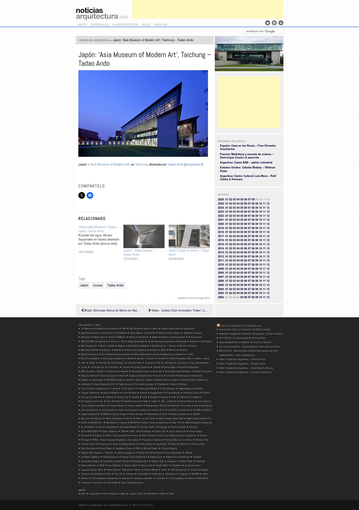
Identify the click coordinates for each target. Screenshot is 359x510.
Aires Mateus (136, 332)
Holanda (109, 396)
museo (97, 285)
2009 (221, 269)
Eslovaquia (183, 375)
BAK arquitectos (89, 345)
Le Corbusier (107, 409)
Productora (103, 443)
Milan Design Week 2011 (199, 418)
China (92, 362)
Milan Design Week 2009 (171, 418)
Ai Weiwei (122, 332)
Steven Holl (146, 465)
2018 (221, 232)
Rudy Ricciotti (146, 452)
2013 (221, 252)
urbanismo (170, 473)
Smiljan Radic (186, 461)
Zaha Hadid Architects (132, 482)
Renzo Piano (105, 448)
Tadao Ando (175, 164)
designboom (193, 164)
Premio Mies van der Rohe (178, 439)
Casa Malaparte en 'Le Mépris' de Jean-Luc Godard (245, 342)
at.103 (121, 341)
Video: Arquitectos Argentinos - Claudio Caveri (242, 363)
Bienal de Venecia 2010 (92, 354)
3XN (124, 328)
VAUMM (195, 473)
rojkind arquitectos (126, 452)
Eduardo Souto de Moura (113, 375)
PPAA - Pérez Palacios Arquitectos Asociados (115, 439)
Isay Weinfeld (113, 401)
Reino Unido (198, 443)
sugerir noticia (125, 24)
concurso (181, 362)
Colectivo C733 (153, 362)
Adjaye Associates (170, 328)
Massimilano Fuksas (157, 414)
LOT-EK (172, 409)
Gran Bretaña (129, 392)
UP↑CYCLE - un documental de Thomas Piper (242, 337)
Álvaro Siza (99, 336)
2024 (221, 208)
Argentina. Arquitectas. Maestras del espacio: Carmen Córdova (251, 333)
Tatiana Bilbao (151, 469)
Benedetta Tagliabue (138, 345)
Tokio (108, 473)
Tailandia (126, 469)
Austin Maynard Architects (161, 341)
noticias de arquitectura (94, 40)
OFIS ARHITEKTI (90, 431)
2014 (221, 248)
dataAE (156, 367)
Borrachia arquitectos (114, 358)
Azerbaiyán (206, 341)
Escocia (159, 375)
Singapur (171, 461)
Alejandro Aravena (193, 332)
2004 (221, 289)
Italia (145, 401)
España (85, 379)
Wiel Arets (203, 478)
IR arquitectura (88, 401)
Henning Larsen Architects (196, 392)
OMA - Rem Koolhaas (140, 431)
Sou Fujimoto (114, 465)
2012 (221, 256)
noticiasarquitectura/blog (241, 325)
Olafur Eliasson (109, 431)
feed (172, 493)
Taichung (141, 164)
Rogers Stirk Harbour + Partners (97, 452)
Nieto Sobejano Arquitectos (198, 422)
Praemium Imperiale (152, 439)
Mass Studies (136, 414)
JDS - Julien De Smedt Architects (177, 401)
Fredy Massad (167, 388)
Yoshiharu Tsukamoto (92, 482)
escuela (171, 375)
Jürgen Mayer (117, 405)
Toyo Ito (118, 473)
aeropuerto (188, 328)
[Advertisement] (207, 9)
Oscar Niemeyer (177, 431)
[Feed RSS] (280, 22)
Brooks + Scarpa (145, 358)
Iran (101, 401)
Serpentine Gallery (90, 461)
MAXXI (196, 414)
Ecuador (207, 371)
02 (230, 199)
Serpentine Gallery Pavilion (116, 461)
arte (113, 341)
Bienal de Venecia (178, 349)
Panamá (85, 435)
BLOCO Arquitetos (90, 358)
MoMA (84, 422)
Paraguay (97, 435)
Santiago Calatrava (90, 456)
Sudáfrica (176, 465)
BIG (191, 354)
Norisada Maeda (128, 426)
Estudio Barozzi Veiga (166, 379)
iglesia (165, 396)
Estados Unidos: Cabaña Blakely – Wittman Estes (247, 169)
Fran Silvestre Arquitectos (94, 388)
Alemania (85, 336)
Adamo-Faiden (150, 328)
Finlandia (161, 384)
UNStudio (157, 473)
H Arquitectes (173, 392)
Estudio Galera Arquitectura (194, 379)
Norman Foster (147, 426)
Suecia (188, 465)
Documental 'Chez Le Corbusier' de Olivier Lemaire (244, 329)
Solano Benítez (88, 465)
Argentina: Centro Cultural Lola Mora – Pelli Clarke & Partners (248, 177)
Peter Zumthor (148, 435)
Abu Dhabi (134, 328)
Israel (137, 401)
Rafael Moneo (128, 443)
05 (241, 199)
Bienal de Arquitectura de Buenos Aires (146, 349)
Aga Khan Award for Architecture (97, 332)
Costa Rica (113, 367)
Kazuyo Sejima (135, 405)
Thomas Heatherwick (91, 473)
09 (256, 203)
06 (245, 199)
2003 (221, 293)
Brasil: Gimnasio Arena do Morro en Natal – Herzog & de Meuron (112, 310)
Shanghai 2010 (140, 461)
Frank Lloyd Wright (147, 388)
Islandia (127, 401)
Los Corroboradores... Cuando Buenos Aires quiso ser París (249, 346)
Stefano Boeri (131, 465)
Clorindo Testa (134, 362)
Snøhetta (200, 461)
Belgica (121, 345)
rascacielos (161, 443)
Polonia (203, 435)
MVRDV (134, 422)
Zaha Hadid (112, 482)
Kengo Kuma (152, 405)
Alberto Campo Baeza (169, 332)
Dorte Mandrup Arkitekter (178, 371)
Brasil (131, 358)
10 (260, 203)
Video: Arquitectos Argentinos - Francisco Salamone (245, 372)
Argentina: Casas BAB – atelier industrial (246, 162)
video (205, 473)
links (105, 493)
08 (253, 199)
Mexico (129, 418)
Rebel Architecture (179, 443)
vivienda (126, 478)
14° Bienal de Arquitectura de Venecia (99, 328)
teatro (164, 469)
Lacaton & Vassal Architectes (198, 405)
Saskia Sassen (110, 456)
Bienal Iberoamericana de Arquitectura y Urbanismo (160, 354)
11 (264, 203)
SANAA (188, 452)
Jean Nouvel (204, 401)
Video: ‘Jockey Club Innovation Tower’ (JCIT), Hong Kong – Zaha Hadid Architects (179, 310)
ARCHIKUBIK (88, 341)
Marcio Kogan (119, 414)
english (160, 24)
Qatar (115, 443)
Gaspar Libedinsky (90, 392)
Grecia (143, 392)
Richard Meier (151, 448)
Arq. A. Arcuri (131, 505)
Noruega (163, 426)
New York (177, 422)
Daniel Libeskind (141, 367)
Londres (143, 409)
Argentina (102, 341)
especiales (99, 24)
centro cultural (202, 358)
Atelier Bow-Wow (136, 341)
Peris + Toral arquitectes (118, 435)
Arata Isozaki (195, 336)
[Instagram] (274, 22)
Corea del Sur (97, 367)
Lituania (132, 409)
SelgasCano (156, 456)
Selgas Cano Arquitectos (134, 456)
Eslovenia (197, 375)
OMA (123, 431)
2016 (221, 240)
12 (268, 203)
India (173, 396)
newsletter (151, 493)
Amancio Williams (116, 336)
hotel (144, 396)
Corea (84, 367)
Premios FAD (202, 439)
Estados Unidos (144, 379)
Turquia (129, 473)
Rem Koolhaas (88, 448)
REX (138, 448)
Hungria (154, 396)
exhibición (86, 384)
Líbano (121, 409)
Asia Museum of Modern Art (110, 164)
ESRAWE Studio (114, 379)
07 (249, 199)
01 (226, 199)
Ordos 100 (160, 431)
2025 (221, 203)
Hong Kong (122, 396)
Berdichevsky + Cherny (164, 345)
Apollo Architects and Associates (168, 336)
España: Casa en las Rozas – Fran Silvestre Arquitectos (248, 147)
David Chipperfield (189, 367)
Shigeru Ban (157, 461)
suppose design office (92, 469)
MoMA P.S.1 (97, 422)
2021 (221, 220)
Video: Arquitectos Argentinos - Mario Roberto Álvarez (246, 367)
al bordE (151, 332)
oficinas (193, 426)
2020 (221, 224)
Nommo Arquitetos (107, 426)
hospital (135, 396)
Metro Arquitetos (114, 418)
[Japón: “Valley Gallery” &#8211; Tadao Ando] (144, 236)
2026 (221, 199)
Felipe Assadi (125, 384)
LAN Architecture (89, 409)
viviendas (160, 478)
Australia (182, 341)
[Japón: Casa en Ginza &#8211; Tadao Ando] (189, 236)
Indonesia (184, 396)
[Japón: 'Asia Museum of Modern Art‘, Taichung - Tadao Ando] (143, 155)
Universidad (143, 473)
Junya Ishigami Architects (94, 405)
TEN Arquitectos (178, 469)
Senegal (197, 456)
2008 (221, 273)
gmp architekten (111, 392)
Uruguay (183, 473)
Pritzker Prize (88, 443)
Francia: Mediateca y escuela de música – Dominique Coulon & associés (246, 155)
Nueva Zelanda (178, 426)
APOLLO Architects (139, 336)
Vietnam (85, 478)
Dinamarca (112, 371)
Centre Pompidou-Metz (180, 358)
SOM (102, 465)
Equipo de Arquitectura (140, 375)
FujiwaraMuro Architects (190, 388)
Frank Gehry (127, 388)
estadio (129, 379)
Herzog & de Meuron (91, 396)
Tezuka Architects (199, 469)
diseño (125, 371)
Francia (114, 388)
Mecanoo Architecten (91, 418)
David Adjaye (170, 367)
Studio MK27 (162, 465)
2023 (221, 211)
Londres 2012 (158, 409)
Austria (193, 341)
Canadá (161, 358)
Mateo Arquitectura (180, 414)
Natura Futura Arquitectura (154, 422)
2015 (221, 244)
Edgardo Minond (89, 375)
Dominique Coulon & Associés (147, 371)
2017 (221, 236)
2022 (221, 216)
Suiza (197, 465)
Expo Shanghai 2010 (104, 384)
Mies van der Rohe (145, 418)
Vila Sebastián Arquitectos (105, 478)
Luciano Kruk (186, 409)
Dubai (197, 371)
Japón (84, 285)
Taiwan (137, 469)
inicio (82, 24)
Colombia (168, 362)
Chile (83, 362)
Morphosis (111, 422)
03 (234, 199)
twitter (163, 493)
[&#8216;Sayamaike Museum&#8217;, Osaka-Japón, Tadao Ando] (101, 239)
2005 (221, 285)
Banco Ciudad (107, 345)
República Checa (123, 448)
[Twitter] (267, 22)
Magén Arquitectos (90, 414)
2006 (221, 281)
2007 (221, 277)
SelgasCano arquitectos (178, 456)
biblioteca (118, 349)
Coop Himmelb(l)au (199, 362)
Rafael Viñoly (145, 443)
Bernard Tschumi (188, 345)
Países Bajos (195, 431)
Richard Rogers (169, 448)
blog (146, 24)
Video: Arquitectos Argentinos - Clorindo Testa (242, 359)
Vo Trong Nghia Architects (181, 478)
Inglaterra (197, 396)
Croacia (126, 367)
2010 (221, 264)
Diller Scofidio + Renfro (92, 371)
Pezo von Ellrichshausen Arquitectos (177, 435)
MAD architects (203, 409)
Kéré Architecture (171, 405)
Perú (135, 435)
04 (238, 199)
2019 (221, 228)
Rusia (159, 452)
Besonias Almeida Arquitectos (96, 349)
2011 (221, 260)
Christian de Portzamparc (111, 362)
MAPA (106, 414)
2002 (221, 297)
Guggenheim (156, 392)
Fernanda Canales (144, 384)
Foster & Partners (178, 384)
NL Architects (88, 426)
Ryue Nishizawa (173, 452)
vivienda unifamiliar (142, 478)
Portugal (85, 439)
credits (147, 505)
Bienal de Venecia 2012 (119, 354)
